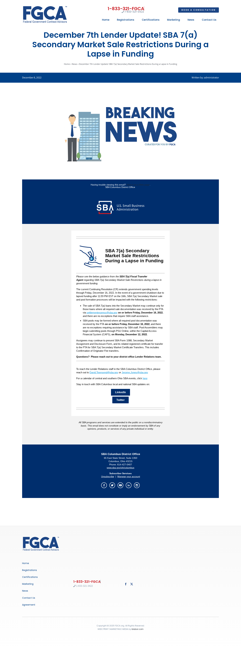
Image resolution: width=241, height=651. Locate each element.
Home (67, 63)
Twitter (120, 400)
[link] (112, 484)
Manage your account (128, 476)
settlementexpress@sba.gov (102, 312)
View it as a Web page (138, 184)
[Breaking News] (41, 537)
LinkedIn (120, 392)
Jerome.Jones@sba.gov (135, 372)
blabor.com (137, 629)
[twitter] (131, 584)
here (145, 378)
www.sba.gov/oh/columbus (120, 467)
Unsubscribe (107, 476)
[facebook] (125, 584)
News (74, 63)
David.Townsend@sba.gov (104, 372)
